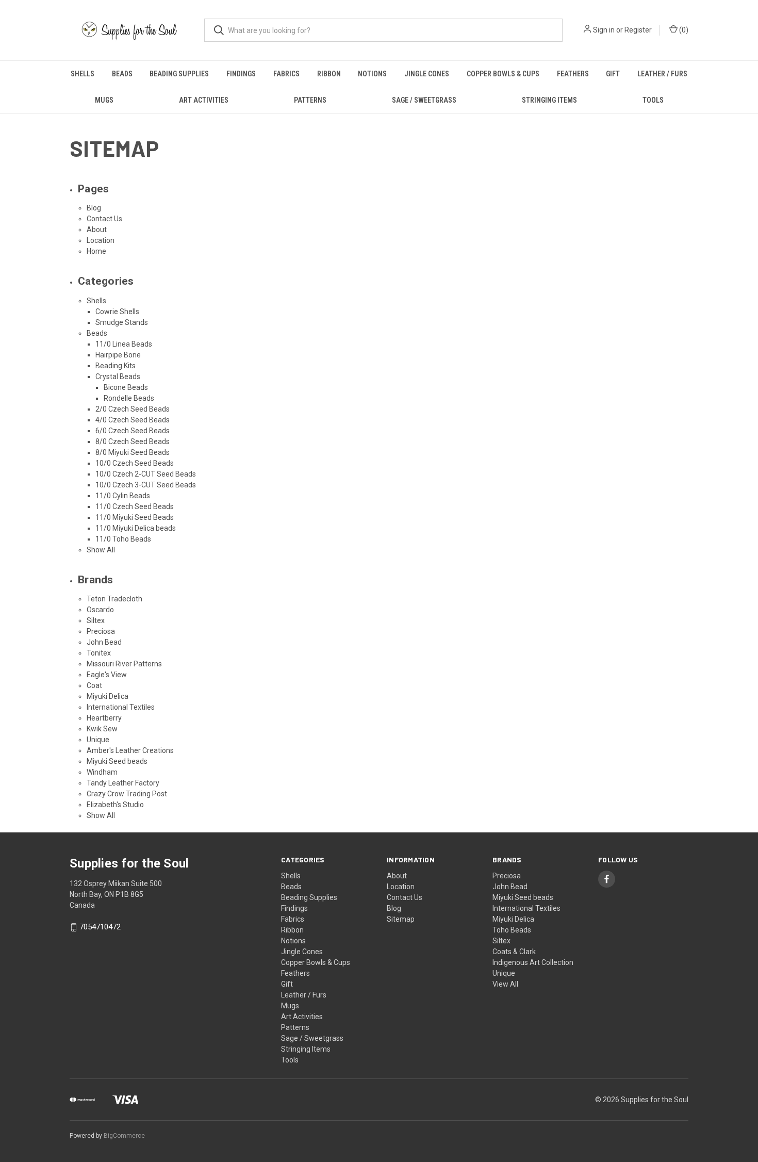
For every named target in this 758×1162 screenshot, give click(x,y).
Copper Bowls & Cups (503, 74)
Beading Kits (115, 366)
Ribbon (329, 74)
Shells (82, 74)
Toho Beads (511, 930)
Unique (98, 739)
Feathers (573, 74)
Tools (653, 100)
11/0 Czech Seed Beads (134, 506)
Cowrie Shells (117, 311)
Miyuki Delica (107, 696)
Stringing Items (549, 100)
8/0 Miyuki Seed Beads (132, 452)
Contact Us (104, 219)
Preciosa (101, 631)
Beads (122, 74)
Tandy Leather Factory (123, 783)
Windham (102, 772)
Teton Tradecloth (114, 599)
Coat (94, 685)
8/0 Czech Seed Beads (132, 441)
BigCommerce (124, 1135)
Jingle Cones (426, 74)
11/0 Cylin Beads (122, 496)
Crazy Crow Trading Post (127, 794)
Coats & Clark (514, 951)
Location (100, 240)
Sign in (604, 30)
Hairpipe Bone (118, 355)
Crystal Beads (117, 376)
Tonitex (99, 653)
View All (505, 984)
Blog (94, 208)
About (97, 229)
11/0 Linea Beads (123, 344)
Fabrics (286, 74)
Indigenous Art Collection (532, 962)
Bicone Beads (126, 387)
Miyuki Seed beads (117, 761)
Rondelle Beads (129, 398)
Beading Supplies (179, 74)
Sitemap (401, 919)
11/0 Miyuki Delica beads (135, 528)
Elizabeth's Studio (115, 804)
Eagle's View (107, 674)
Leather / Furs (662, 74)
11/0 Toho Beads (123, 539)
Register (638, 30)
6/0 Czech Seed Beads (132, 431)
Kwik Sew (102, 729)
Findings (241, 74)
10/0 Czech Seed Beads (134, 463)
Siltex (96, 620)
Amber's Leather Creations (130, 750)
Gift (613, 74)
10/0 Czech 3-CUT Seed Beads (145, 485)
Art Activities (203, 100)
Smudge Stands (121, 322)
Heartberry (104, 718)
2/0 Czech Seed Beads (132, 409)
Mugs (104, 100)
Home (96, 251)
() (683, 30)
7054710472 (100, 926)
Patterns (310, 100)
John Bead (104, 642)
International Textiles (121, 707)
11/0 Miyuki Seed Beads (134, 517)
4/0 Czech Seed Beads (132, 420)
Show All (101, 550)
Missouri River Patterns (124, 664)
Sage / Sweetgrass (424, 100)
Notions (372, 74)
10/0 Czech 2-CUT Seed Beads (145, 474)
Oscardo (100, 609)
